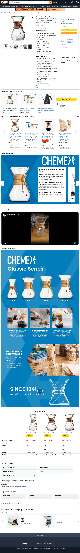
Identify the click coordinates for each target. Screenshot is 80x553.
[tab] (37, 373)
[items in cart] (77, 2)
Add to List (64, 51)
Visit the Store (72, 200)
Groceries (47, 6)
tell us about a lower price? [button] (18, 486)
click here (8, 481)
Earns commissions (14, 214)
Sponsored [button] (3, 512)
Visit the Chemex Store (41, 27)
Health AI (7, 6)
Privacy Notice (28, 548)
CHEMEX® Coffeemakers (70, 38)
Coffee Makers (32, 12)
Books (69, 6)
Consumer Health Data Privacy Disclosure (41, 548)
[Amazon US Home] (25, 544)
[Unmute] (77, 243)
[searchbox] (31, 2)
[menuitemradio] (75, 243)
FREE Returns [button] (39, 39)
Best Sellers (32, 6)
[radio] (6, 47)
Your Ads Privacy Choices (57, 548)
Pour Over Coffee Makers (41, 12)
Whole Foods (55, 6)
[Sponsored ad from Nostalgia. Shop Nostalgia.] (57, 521)
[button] (2, 6)
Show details (61, 106)
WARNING (5, 503)
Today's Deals (63, 6)
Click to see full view (18, 42)
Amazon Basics (24, 6)
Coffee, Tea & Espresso (23, 12)
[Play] (2, 243)
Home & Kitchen (4, 12)
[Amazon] (4, 2)
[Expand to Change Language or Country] (44, 543)
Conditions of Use (20, 548)
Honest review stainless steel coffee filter (17, 216)
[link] (28, 99)
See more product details (43, 83)
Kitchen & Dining (12, 12)
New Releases (40, 6)
